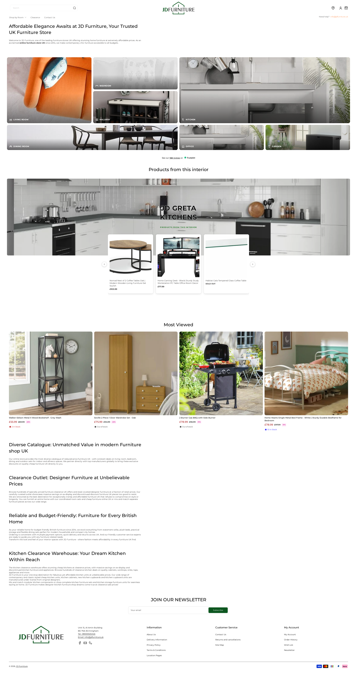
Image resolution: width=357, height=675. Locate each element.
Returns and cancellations (228, 639)
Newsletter (289, 650)
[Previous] (104, 264)
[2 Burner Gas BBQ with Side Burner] (221, 373)
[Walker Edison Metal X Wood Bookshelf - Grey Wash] (50, 373)
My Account (290, 634)
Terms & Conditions (156, 650)
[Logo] (178, 8)
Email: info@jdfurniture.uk (90, 637)
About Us (151, 634)
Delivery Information (157, 639)
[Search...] (74, 8)
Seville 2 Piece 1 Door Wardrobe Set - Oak (115, 417)
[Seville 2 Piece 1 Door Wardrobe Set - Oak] (136, 373)
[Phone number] (90, 643)
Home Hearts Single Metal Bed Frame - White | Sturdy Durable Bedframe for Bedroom (303, 419)
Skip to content (4, 21)
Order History (290, 639)
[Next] (252, 264)
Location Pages (154, 655)
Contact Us (220, 634)
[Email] (85, 643)
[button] (333, 8)
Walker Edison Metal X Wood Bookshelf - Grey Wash (35, 417)
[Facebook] (80, 643)
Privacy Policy (154, 645)
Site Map (219, 645)
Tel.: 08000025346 (86, 634)
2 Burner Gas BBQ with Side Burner (197, 417)
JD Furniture (22, 666)
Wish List (288, 645)
